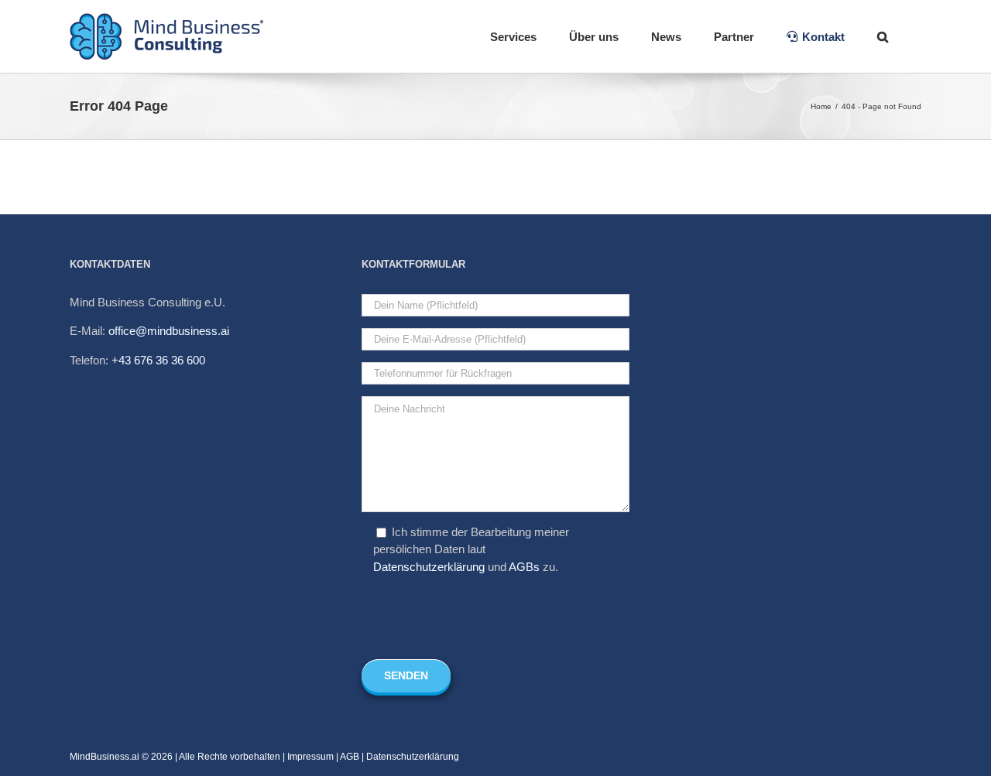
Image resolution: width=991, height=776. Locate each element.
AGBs (524, 566)
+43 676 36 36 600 (158, 360)
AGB (349, 756)
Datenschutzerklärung (429, 566)
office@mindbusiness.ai (168, 330)
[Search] (883, 36)
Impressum (310, 756)
